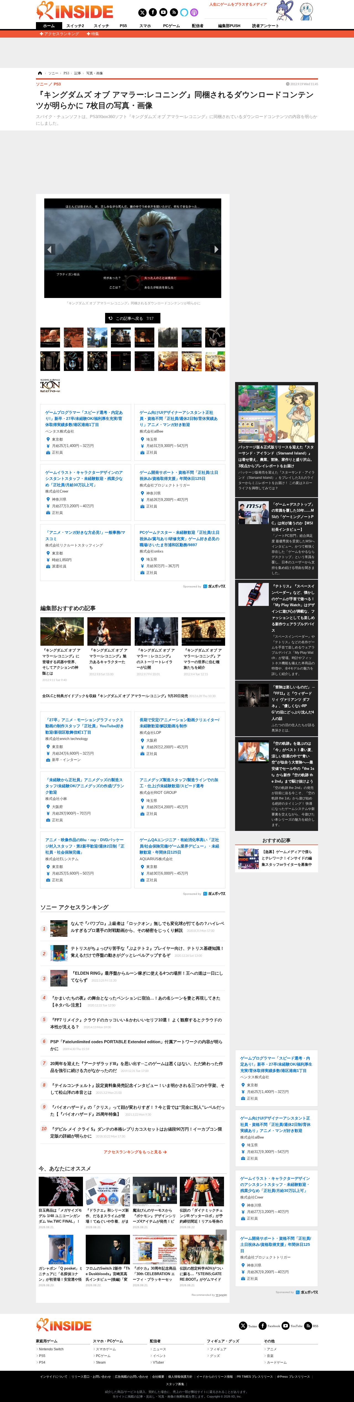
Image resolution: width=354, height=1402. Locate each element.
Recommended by (203, 1294)
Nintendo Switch (51, 1349)
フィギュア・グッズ (223, 1341)
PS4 (42, 1362)
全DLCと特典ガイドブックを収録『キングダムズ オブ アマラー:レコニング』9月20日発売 (128, 696)
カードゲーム (277, 1362)
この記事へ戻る (134, 318)
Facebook (274, 1325)
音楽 (270, 1356)
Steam (101, 1362)
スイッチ (101, 26)
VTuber (158, 1362)
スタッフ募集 (175, 1384)
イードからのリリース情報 (214, 1376)
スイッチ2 (75, 26)
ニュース (159, 1349)
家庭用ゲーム (47, 1341)
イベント (159, 1356)
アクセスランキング (61, 34)
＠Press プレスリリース (293, 1376)
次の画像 (215, 249)
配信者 (198, 26)
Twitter (252, 1326)
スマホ (145, 26)
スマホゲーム (106, 1349)
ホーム (49, 26)
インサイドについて (53, 1376)
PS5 (123, 26)
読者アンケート (265, 26)
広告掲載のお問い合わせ (131, 1376)
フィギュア (218, 1349)
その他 (269, 1341)
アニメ (272, 1349)
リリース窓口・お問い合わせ (91, 1376)
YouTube (297, 1325)
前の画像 (49, 249)
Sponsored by (192, 586)
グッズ (215, 1356)
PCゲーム (171, 26)
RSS (315, 1325)
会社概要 (158, 1376)
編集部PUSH (229, 26)
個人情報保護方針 (180, 1376)
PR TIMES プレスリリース (255, 1376)
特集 (95, 34)
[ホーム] (39, 73)
